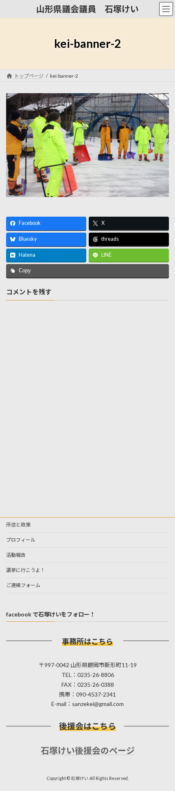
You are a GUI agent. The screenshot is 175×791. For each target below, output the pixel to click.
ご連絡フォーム (23, 585)
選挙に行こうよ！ (25, 570)
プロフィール (20, 540)
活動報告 (16, 555)
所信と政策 (18, 525)
